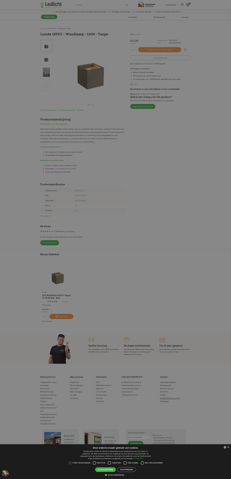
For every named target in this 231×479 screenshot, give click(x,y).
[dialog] (115, 461)
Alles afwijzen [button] (126, 470)
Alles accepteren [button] (105, 470)
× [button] (228, 447)
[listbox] (225, 447)
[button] (115, 475)
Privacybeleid (138, 458)
